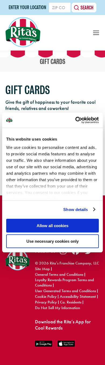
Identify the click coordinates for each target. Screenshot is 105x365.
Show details (75, 209)
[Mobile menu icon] (96, 32)
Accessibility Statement (78, 296)
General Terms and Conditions (59, 274)
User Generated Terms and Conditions (65, 291)
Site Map (42, 268)
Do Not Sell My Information (57, 307)
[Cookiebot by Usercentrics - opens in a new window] (75, 120)
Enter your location (27, 7)
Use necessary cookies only (52, 241)
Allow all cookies (52, 225)
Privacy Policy (46, 302)
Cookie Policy (46, 296)
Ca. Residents (70, 302)
